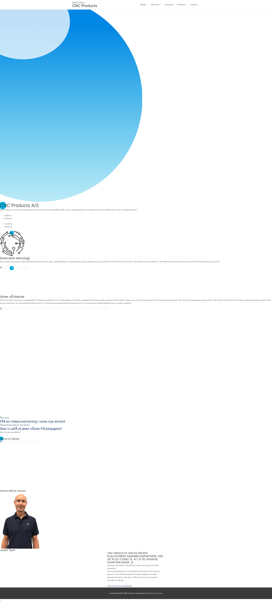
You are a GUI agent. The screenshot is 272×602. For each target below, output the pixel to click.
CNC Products (84, 5)
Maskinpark (155, 5)
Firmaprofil (181, 5)
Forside (143, 5)
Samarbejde (169, 5)
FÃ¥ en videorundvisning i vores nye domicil (32, 421)
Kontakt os (194, 5)
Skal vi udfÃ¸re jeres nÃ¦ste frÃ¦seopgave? (31, 429)
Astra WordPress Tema (153, 593)
